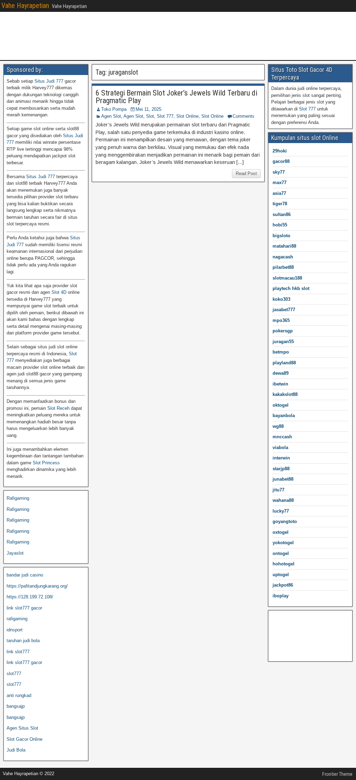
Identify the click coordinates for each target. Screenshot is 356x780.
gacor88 (281, 161)
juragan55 (283, 341)
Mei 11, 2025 (148, 109)
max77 (279, 182)
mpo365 (281, 320)
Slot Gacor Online (24, 739)
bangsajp (16, 706)
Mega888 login (285, 639)
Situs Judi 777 (48, 81)
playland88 (284, 362)
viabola (280, 447)
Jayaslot (15, 553)
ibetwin (280, 384)
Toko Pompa (114, 109)
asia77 (279, 193)
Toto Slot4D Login (289, 651)
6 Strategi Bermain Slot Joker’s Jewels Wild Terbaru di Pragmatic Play (176, 97)
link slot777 (18, 651)
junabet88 (283, 479)
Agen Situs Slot (22, 728)
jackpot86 (283, 585)
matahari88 (284, 246)
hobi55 (280, 224)
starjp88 (281, 468)
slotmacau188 (287, 278)
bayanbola (284, 415)
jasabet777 (284, 309)
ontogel (281, 553)
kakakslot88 (285, 394)
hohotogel (283, 563)
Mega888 (280, 618)
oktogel (281, 405)
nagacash (283, 256)
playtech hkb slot (291, 288)
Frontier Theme (337, 774)
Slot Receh (58, 408)
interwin (281, 457)
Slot (150, 116)
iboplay (281, 595)
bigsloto (281, 235)
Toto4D (278, 629)
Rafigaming (18, 498)
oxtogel (281, 532)
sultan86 (282, 214)
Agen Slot (111, 116)
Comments (243, 116)
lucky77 (281, 511)
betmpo (281, 352)
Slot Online (187, 116)
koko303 (281, 299)
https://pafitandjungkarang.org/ (37, 586)
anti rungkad (19, 695)
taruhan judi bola (23, 640)
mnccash (282, 436)
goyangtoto (285, 521)
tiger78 (280, 203)
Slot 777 (165, 116)
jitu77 (278, 489)
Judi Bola (16, 750)
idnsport (15, 629)
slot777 (14, 673)
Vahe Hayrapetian (25, 5)
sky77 (279, 172)
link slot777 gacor (24, 608)
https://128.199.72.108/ (30, 596)
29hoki (280, 150)
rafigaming (17, 618)
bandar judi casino (25, 575)
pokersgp (283, 330)
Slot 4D (58, 292)
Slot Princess (46, 462)
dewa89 (281, 373)
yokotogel (283, 542)
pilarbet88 (283, 267)
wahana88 (283, 500)
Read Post (246, 173)
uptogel (281, 574)
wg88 (278, 426)
